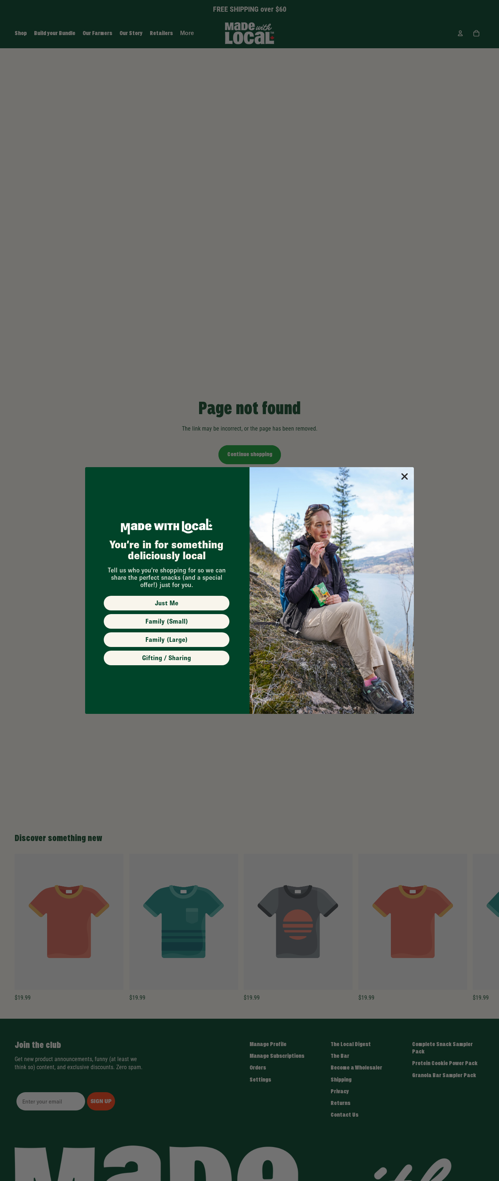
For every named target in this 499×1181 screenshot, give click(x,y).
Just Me (166, 603)
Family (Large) (166, 639)
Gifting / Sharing (166, 658)
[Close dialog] (404, 476)
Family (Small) (166, 621)
